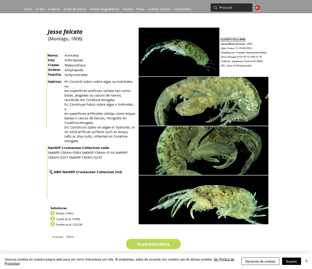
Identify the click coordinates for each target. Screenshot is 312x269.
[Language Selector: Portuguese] (262, 7)
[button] (54, 6)
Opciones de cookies (260, 261)
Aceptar (291, 261)
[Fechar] (306, 261)
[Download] (52, 213)
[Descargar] (52, 218)
